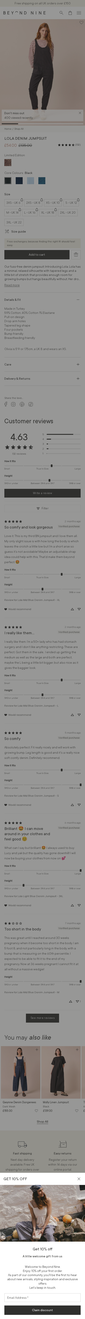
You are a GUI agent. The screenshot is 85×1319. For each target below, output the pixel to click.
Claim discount (42, 1310)
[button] (79, 1178)
